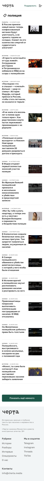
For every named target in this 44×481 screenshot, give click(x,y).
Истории (6, 443)
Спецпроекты (9, 455)
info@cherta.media (11, 473)
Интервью (7, 451)
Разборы (6, 447)
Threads (28, 451)
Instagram (29, 447)
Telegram (29, 443)
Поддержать (30, 5)
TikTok (27, 455)
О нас (5, 460)
